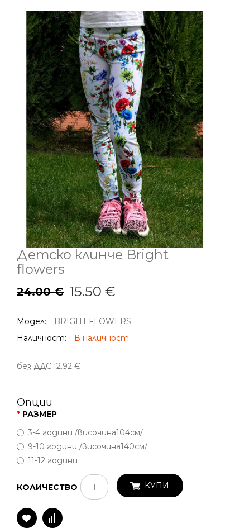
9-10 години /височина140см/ (87, 446)
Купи (157, 486)
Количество (47, 487)
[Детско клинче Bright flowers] (115, 128)
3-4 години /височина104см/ (85, 432)
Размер (39, 414)
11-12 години (53, 460)
